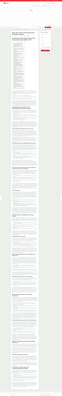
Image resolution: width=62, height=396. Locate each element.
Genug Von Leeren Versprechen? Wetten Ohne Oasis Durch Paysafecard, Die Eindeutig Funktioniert (19, 49)
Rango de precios (43, 47)
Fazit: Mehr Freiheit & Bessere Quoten (18, 62)
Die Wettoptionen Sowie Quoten (17, 53)
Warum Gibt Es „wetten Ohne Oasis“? (18, 85)
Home (11, 29)
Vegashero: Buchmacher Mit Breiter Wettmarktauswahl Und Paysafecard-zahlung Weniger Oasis (19, 71)
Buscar (45, 50)
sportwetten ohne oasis (17, 113)
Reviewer (14, 29)
